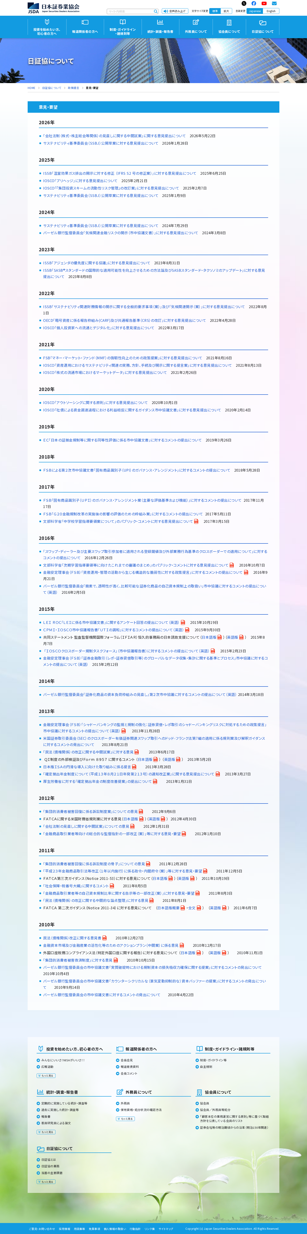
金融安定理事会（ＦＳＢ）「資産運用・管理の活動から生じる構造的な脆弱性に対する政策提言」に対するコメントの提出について (143, 572)
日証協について (59, 1148)
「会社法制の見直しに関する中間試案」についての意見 (86, 826)
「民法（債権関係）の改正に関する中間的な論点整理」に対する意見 (95, 900)
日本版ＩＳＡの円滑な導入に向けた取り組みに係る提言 (87, 766)
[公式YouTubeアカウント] (264, 3)
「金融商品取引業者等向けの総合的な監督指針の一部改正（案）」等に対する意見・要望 (112, 833)
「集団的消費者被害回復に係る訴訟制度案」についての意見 (90, 811)
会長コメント (129, 1073)
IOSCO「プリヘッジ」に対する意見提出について (80, 180)
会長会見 (127, 1060)
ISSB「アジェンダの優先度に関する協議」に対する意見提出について (96, 262)
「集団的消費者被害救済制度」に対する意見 (78, 960)
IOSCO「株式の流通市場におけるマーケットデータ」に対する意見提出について (105, 372)
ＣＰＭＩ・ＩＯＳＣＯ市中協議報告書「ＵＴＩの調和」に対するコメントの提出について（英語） (113, 629)
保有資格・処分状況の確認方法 (141, 1110)
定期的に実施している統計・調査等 (64, 1103)
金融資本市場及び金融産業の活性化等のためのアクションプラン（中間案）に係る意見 (111, 945)
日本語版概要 (168, 907)
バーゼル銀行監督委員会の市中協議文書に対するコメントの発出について (101, 994)
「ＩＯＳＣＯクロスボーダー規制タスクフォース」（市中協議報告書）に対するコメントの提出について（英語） (127, 650)
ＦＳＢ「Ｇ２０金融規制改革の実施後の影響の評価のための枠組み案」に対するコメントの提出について (123, 514)
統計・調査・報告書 (62, 1092)
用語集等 (79, 1229)
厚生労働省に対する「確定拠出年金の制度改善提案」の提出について (97, 781)
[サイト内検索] (155, 11)
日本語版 (209, 637)
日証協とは (48, 1159)
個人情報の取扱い (115, 1229)
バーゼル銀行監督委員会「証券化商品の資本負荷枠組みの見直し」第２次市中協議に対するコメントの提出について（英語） (140, 694)
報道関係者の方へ (141, 1049)
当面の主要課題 (51, 1173)
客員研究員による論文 (56, 1123)
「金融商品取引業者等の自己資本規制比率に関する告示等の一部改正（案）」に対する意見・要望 (118, 893)
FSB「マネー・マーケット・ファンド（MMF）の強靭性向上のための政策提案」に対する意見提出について (122, 357)
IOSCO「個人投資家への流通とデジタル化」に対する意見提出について (98, 327)
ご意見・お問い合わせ (42, 1229)
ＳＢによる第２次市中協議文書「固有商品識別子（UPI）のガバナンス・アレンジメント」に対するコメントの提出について (138, 470)
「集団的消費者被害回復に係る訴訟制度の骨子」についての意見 (94, 863)
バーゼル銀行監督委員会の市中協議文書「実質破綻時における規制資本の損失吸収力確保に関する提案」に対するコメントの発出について (152, 967)
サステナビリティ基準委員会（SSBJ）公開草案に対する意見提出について (100, 195)
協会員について (218, 1092)
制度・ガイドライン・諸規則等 (229, 1049)
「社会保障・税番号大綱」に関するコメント (76, 885)
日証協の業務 (50, 1166)
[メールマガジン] (274, 3)
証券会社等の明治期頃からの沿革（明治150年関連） (234, 1127)
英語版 (232, 637)
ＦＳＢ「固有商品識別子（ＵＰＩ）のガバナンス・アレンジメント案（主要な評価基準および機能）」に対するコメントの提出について (142, 500)
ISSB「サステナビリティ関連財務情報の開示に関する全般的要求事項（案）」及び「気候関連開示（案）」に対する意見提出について (144, 306)
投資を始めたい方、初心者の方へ (74, 1049)
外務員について (139, 1092)
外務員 (125, 1103)
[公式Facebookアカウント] (254, 3)
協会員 (204, 1103)
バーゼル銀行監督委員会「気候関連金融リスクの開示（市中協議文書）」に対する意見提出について (120, 232)
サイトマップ (166, 1229)
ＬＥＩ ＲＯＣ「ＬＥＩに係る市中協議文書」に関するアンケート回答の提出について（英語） (111, 622)
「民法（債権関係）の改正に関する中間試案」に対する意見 (88, 752)
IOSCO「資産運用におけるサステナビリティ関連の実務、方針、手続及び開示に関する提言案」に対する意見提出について (137, 365)
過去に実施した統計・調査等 (60, 1110)
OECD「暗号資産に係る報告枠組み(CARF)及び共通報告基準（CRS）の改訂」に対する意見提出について (124, 320)
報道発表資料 (130, 1066)
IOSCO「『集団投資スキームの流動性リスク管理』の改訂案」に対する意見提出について (111, 188)
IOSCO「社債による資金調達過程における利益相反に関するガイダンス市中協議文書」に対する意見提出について (132, 410)
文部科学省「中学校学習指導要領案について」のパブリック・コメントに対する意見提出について (118, 521)
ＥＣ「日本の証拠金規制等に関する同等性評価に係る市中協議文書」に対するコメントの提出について (122, 440)
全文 (192, 907)
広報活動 (47, 1066)
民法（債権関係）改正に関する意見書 (72, 937)
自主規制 (206, 1066)
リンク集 (150, 1229)
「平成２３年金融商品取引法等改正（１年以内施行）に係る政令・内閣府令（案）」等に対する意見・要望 (122, 871)
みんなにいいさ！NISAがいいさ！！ (63, 1060)
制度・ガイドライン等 (213, 1060)
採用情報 (64, 1229)
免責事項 (94, 1229)
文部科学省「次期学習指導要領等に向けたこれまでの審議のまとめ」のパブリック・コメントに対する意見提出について (136, 565)
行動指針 (135, 1229)
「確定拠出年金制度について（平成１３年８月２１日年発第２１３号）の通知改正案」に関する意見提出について (128, 774)
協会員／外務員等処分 (215, 1110)
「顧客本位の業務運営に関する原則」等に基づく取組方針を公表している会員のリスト (234, 1118)
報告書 (45, 1116)
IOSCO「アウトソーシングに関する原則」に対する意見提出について (95, 402)
